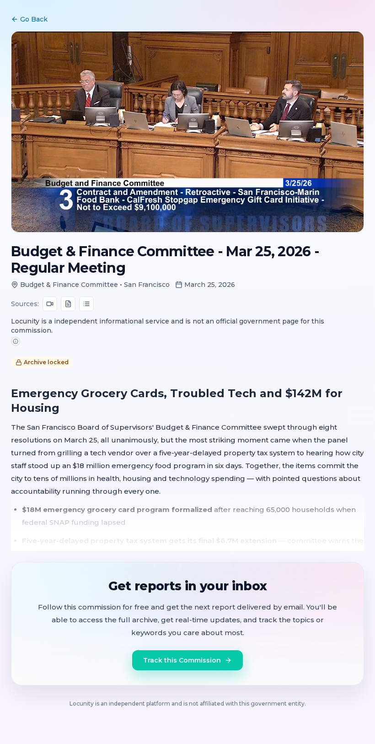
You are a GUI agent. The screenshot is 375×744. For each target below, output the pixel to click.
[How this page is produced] (15, 341)
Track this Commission (182, 660)
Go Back (34, 19)
